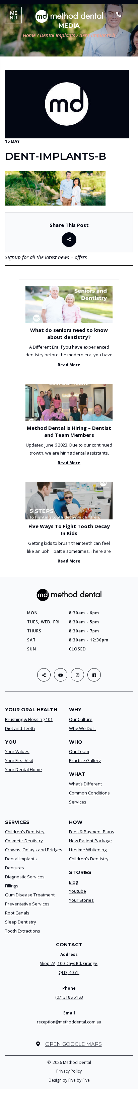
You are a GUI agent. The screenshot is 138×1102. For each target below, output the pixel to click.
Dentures (14, 868)
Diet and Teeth (20, 728)
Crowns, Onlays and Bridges (33, 850)
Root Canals (17, 913)
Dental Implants (21, 859)
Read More (69, 365)
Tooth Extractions (22, 931)
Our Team (79, 751)
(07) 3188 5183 (69, 997)
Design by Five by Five (69, 1080)
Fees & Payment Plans (91, 832)
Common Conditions (89, 793)
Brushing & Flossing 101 (29, 719)
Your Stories (81, 900)
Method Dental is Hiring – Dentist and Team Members (69, 431)
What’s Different (85, 784)
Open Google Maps (73, 1044)
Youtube (77, 891)
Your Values (17, 751)
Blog (73, 882)
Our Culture (80, 719)
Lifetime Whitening (88, 850)
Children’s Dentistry (25, 832)
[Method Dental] (69, 16)
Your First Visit (19, 760)
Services (77, 802)
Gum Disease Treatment (30, 895)
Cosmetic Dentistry (24, 841)
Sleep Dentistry (20, 922)
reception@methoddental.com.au (69, 1022)
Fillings (11, 886)
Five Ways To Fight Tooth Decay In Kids (69, 529)
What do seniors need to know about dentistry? (69, 333)
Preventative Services (27, 904)
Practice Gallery (85, 760)
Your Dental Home (23, 769)
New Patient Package (90, 841)
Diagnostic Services (25, 877)
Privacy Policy (69, 1071)
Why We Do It (82, 728)
